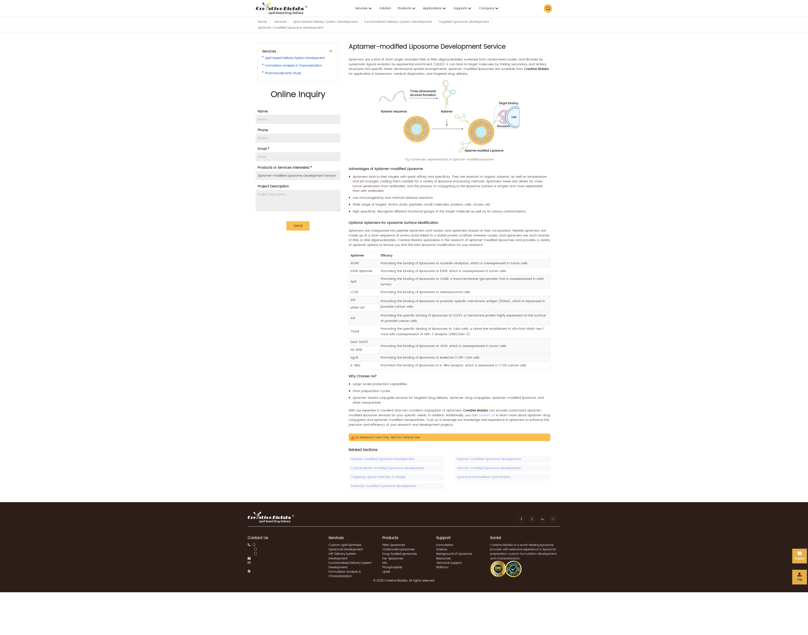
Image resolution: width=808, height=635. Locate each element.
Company (486, 8)
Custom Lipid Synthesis (344, 545)
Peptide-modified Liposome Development (382, 459)
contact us (486, 415)
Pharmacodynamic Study (283, 73)
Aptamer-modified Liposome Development (290, 27)
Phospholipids (392, 567)
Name (263, 111)
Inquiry (799, 558)
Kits (384, 562)
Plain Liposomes (393, 545)
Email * (264, 149)
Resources (443, 558)
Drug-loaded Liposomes (399, 553)
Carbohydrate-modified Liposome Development (387, 468)
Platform (442, 567)
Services (280, 21)
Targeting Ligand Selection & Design (378, 477)
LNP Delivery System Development (342, 556)
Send (298, 226)
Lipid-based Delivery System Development (325, 21)
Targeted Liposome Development (463, 21)
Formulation (444, 545)
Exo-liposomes (392, 558)
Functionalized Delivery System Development (398, 21)
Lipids (386, 571)
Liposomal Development (345, 549)
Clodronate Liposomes (398, 549)
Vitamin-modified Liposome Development (489, 468)
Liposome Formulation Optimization (483, 477)
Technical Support (449, 562)
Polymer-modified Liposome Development (489, 459)
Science (441, 549)
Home (262, 21)
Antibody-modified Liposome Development (383, 486)
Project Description (273, 186)
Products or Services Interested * (285, 167)
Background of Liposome (454, 553)
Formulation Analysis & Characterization (293, 65)
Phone (263, 130)
